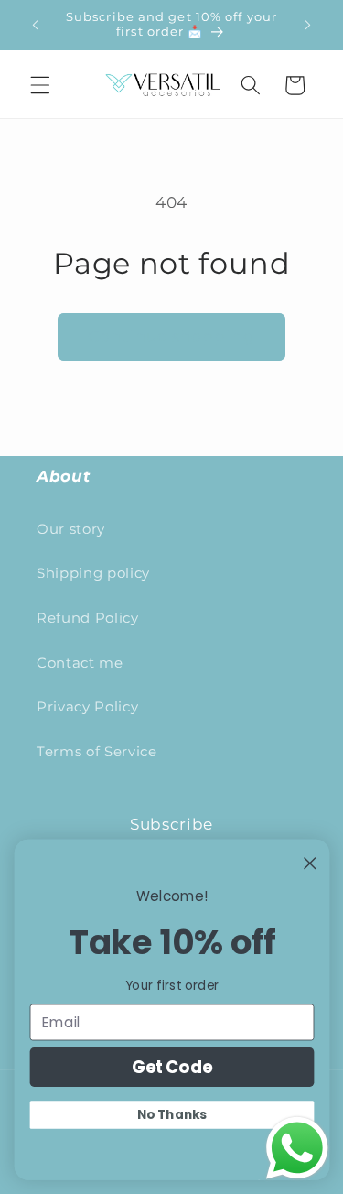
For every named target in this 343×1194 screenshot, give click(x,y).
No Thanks (172, 1114)
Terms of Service (97, 751)
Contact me (80, 662)
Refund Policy (88, 617)
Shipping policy (93, 572)
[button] (40, 85)
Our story (71, 528)
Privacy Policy (87, 706)
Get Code (171, 1066)
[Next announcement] (308, 25)
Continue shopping (171, 336)
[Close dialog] (309, 863)
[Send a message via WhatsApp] (297, 1148)
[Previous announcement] (36, 25)
